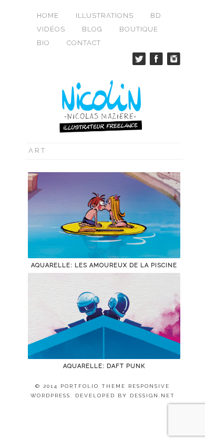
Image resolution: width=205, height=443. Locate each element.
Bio (43, 43)
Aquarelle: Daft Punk (104, 366)
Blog (92, 29)
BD (155, 15)
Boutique (138, 29)
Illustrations (105, 15)
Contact (84, 43)
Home (48, 15)
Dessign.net (152, 395)
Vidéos (51, 29)
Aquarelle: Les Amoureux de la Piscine (104, 265)
